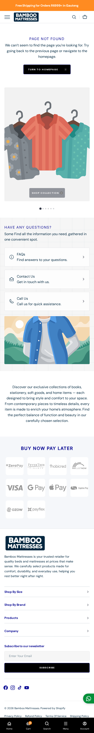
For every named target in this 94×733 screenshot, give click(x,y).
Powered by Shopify (52, 708)
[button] (74, 17)
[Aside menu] (8, 17)
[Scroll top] (88, 727)
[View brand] (79, 466)
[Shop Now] (47, 5)
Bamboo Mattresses (26, 708)
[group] (47, 144)
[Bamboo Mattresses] (26, 17)
